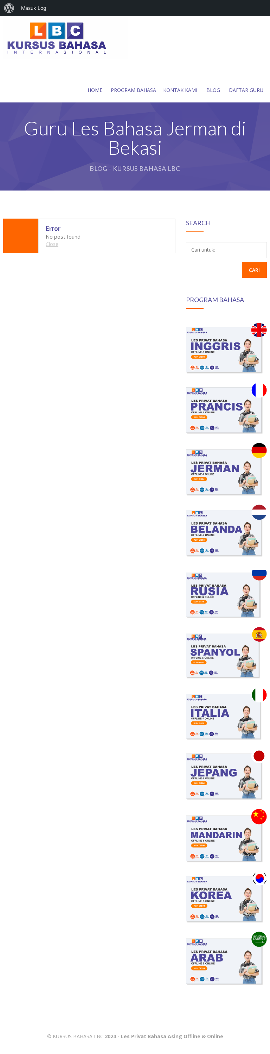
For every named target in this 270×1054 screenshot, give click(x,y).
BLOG (213, 90)
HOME (95, 90)
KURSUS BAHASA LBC (78, 1036)
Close (52, 244)
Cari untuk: (203, 249)
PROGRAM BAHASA (133, 90)
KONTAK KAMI (180, 90)
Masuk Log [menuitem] (33, 8)
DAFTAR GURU (246, 90)
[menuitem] (9, 8)
